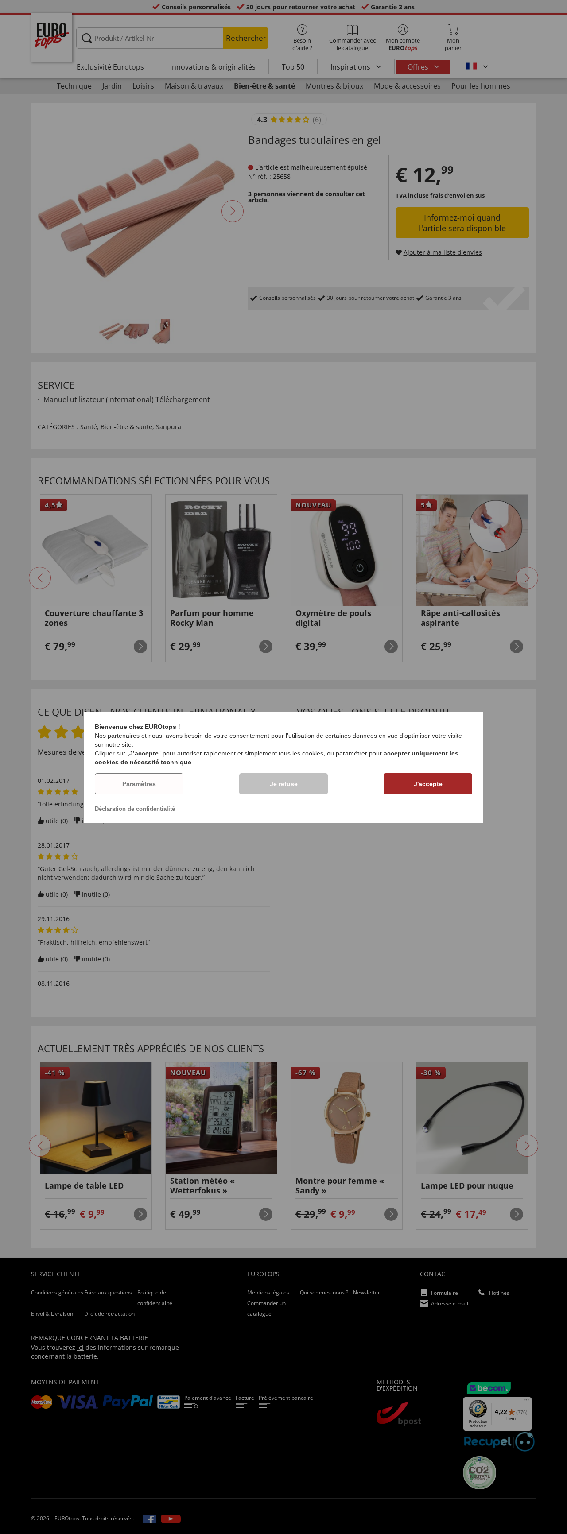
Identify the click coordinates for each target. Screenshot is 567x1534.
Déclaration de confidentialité (135, 809)
